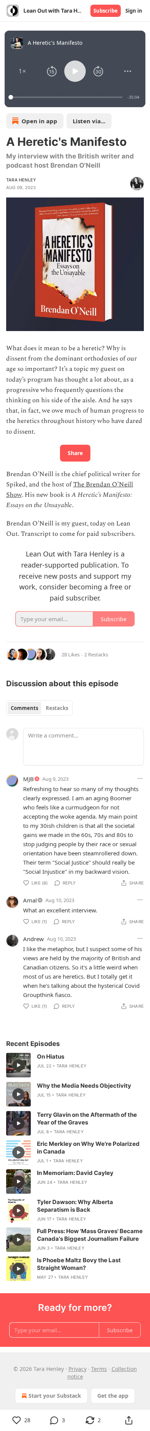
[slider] (67, 97)
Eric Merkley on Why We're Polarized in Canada (88, 1147)
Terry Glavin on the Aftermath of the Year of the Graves (87, 1118)
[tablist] (39, 708)
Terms (99, 1368)
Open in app (39, 121)
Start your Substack (54, 1395)
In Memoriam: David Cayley (75, 1172)
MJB (28, 779)
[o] (18, 1065)
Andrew (33, 939)
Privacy (77, 1368)
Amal (30, 900)
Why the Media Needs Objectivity (84, 1085)
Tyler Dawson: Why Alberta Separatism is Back (75, 1205)
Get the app (112, 1395)
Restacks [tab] (57, 708)
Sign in (133, 10)
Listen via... (89, 121)
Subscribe (105, 10)
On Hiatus (50, 1056)
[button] (22, 71)
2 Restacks (96, 654)
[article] (75, 1065)
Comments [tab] (24, 708)
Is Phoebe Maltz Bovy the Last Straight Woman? (79, 1263)
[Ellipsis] (140, 778)
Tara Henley (21, 180)
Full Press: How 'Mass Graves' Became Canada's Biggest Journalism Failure (90, 1234)
